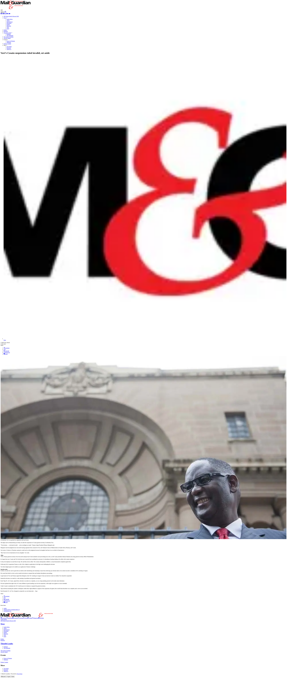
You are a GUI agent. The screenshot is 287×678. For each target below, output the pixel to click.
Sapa (5, 340)
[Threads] (4, 13)
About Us (6, 671)
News (3, 624)
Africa (5, 628)
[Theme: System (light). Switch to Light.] (3, 12)
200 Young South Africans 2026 (8, 620)
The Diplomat (7, 648)
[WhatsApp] (8, 13)
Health (5, 632)
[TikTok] (6, 13)
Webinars (6, 659)
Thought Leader (7, 644)
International (6, 629)
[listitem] (3, 618)
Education (6, 631)
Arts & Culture (4, 652)
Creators (5, 619)
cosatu (5, 608)
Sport (5, 636)
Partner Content (4, 662)
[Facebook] (1, 13)
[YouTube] (9, 13)
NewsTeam (19, 673)
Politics (2, 639)
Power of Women (8, 658)
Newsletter (6, 668)
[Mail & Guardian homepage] (143, 5)
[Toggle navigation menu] (2, 10)
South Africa (7, 627)
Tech (5, 635)
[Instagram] (2, 13)
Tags (2, 619)
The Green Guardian (5, 650)
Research (6, 670)
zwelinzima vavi (7, 611)
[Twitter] (7, 13)
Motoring (6, 633)
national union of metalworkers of (12, 609)
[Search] (5, 12)
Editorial (6, 646)
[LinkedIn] (3, 13)
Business (3, 640)
